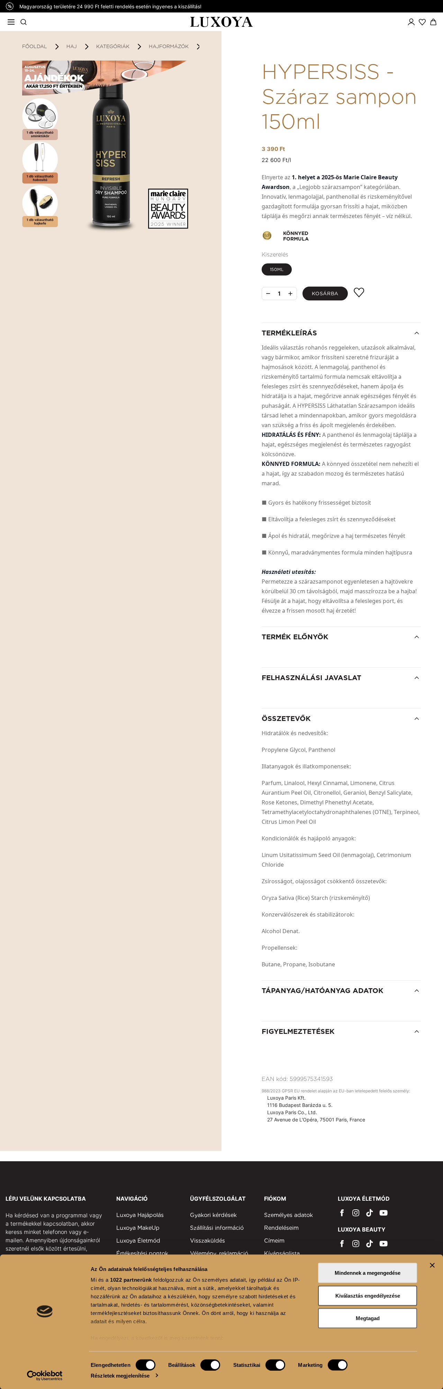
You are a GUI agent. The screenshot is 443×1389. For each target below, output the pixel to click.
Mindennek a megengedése (367, 1273)
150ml (277, 269)
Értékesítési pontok (142, 1253)
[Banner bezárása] (432, 1265)
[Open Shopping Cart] (433, 22)
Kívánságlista (282, 1253)
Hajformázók (169, 46)
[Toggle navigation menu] (11, 21)
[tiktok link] (369, 1212)
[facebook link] (342, 1212)
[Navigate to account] (411, 21)
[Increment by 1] (290, 293)
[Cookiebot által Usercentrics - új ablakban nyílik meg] (45, 1375)
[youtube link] (383, 1212)
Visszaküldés (207, 1240)
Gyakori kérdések (213, 1215)
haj (71, 46)
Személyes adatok (288, 1215)
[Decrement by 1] (268, 293)
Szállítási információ (217, 1228)
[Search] (23, 21)
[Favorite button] (358, 293)
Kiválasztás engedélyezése (367, 1295)
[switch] (210, 1364)
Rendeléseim (281, 1228)
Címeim (274, 1240)
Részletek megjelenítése (120, 1375)
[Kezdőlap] (221, 22)
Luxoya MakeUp (138, 1228)
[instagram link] (356, 1212)
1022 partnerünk (131, 1280)
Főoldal (34, 46)
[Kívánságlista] (422, 21)
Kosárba (325, 293)
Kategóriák (112, 46)
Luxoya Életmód (138, 1240)
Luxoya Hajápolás (140, 1215)
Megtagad (368, 1318)
